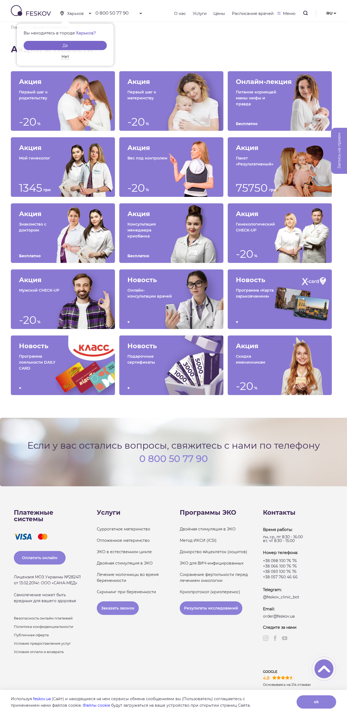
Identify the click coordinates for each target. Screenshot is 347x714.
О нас (180, 13)
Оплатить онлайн (39, 557)
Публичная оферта (31, 635)
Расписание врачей (253, 13)
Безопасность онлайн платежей (43, 618)
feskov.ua (42, 698)
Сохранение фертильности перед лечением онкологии (214, 577)
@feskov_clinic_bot (281, 597)
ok (316, 701)
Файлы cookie (96, 705)
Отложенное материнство (123, 540)
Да (65, 45)
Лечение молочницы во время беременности (128, 577)
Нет (65, 56)
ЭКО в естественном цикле (124, 551)
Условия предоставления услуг (42, 643)
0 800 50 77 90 (111, 13)
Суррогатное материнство (123, 529)
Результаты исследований (211, 608)
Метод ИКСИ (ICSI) (198, 540)
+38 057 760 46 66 (280, 577)
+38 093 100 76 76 (280, 571)
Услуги (200, 13)
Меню (289, 13)
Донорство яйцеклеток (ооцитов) (213, 551)
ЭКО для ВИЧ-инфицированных (211, 563)
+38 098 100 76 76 (280, 560)
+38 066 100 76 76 (280, 566)
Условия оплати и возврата (39, 652)
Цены (219, 13)
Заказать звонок (117, 608)
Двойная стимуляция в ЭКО (125, 563)
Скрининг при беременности (126, 591)
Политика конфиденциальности (43, 626)
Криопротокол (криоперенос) (210, 591)
